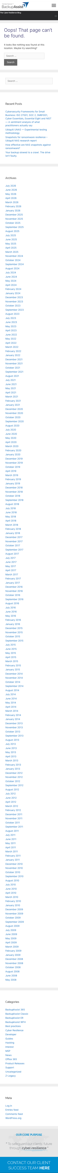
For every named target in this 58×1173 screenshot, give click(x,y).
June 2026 (11, 189)
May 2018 (10, 516)
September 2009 (14, 922)
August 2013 (12, 740)
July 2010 (10, 884)
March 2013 (11, 760)
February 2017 (13, 578)
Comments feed (14, 1114)
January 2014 (12, 719)
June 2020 (11, 434)
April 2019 (10, 471)
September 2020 (14, 421)
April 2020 (11, 442)
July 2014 (10, 694)
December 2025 (14, 214)
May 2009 (10, 938)
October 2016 (12, 595)
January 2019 (12, 483)
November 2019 (14, 462)
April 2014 (10, 706)
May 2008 (10, 979)
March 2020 (11, 446)
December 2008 (14, 959)
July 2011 (10, 835)
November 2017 (14, 541)
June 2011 (10, 839)
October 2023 (13, 305)
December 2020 (14, 409)
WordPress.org (13, 1118)
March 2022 (11, 347)
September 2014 (14, 686)
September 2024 (14, 264)
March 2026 (11, 202)
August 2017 (12, 553)
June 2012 (11, 797)
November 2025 (14, 218)
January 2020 (12, 454)
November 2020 (14, 413)
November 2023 (14, 301)
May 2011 (10, 843)
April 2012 (10, 802)
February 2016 (13, 620)
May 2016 (10, 615)
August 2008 (12, 971)
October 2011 (12, 822)
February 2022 (13, 351)
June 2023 (11, 322)
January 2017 (12, 582)
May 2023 (10, 326)
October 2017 (12, 545)
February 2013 (13, 764)
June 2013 (11, 748)
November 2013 (14, 727)
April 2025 (10, 247)
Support (9, 1067)
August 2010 (12, 880)
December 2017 (14, 537)
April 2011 (10, 847)
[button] (56, 16)
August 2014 (12, 690)
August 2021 (12, 376)
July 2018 (10, 508)
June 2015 (11, 649)
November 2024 (14, 256)
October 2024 (13, 260)
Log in (8, 1105)
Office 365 (11, 1059)
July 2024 (10, 272)
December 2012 (14, 773)
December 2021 (14, 359)
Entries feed (11, 1109)
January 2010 (12, 905)
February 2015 (13, 665)
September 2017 (14, 549)
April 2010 (10, 893)
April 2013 (10, 756)
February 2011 (13, 855)
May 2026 (10, 194)
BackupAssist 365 (15, 1009)
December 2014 (14, 673)
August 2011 (12, 831)
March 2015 (11, 661)
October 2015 (12, 636)
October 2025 (12, 223)
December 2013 (14, 723)
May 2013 (10, 752)
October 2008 (13, 967)
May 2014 (10, 702)
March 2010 (11, 897)
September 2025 (14, 227)
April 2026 (11, 198)
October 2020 (13, 417)
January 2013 (12, 768)
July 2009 (10, 930)
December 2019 (14, 458)
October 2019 (12, 467)
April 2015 (10, 657)
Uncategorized (13, 1071)
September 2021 (14, 371)
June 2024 (11, 276)
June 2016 (11, 611)
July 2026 (10, 185)
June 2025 (11, 239)
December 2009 (14, 909)
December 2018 (14, 487)
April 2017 (10, 570)
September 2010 (14, 876)
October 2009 (13, 917)
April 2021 (10, 392)
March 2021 (11, 396)
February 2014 (13, 715)
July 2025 (10, 235)
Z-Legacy (10, 1075)
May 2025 (10, 243)
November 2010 (14, 868)
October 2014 (12, 682)
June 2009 (11, 934)
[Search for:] (24, 56)
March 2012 (11, 806)
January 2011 (12, 859)
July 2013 (10, 744)
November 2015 (14, 632)
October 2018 (12, 496)
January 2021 (12, 405)
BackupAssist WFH (15, 1022)
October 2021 (12, 367)
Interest (9, 1047)
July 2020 (10, 429)
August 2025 (12, 231)
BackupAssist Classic (16, 1013)
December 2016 (14, 586)
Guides (9, 1038)
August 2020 (12, 425)
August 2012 (12, 789)
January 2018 (12, 533)
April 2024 (11, 285)
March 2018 (11, 525)
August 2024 (12, 268)
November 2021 (14, 363)
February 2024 (13, 289)
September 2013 (14, 735)
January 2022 (12, 355)
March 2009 (12, 946)
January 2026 (12, 210)
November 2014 (14, 677)
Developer (10, 1034)
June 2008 (11, 975)
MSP (7, 1051)
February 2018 (13, 529)
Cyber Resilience (14, 1030)
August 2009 (12, 926)
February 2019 (13, 479)
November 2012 (14, 777)
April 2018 (10, 520)
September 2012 (14, 785)
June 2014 (11, 698)
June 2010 (11, 888)
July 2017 (10, 558)
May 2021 (10, 388)
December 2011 (13, 814)
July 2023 (10, 318)
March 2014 (11, 711)
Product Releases (14, 1063)
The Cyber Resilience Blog (10, 12)
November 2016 (14, 591)
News (8, 1055)
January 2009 (13, 955)
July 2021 (10, 380)
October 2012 (12, 781)
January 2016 (12, 624)
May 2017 (10, 566)
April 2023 (11, 330)
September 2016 (14, 599)
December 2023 (14, 297)
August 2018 (12, 504)
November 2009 (14, 913)
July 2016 (10, 607)
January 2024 (12, 293)
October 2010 (12, 872)
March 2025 (11, 252)
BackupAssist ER (14, 1018)
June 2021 (11, 384)
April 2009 (11, 942)
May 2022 (10, 338)
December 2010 (14, 864)
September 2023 (14, 309)
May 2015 (10, 653)
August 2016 (12, 603)
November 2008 (14, 963)
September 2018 (14, 500)
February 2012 (13, 810)
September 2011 (14, 826)
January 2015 (12, 669)
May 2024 (10, 280)
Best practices (13, 1026)
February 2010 (13, 901)
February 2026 (13, 206)
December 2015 (14, 628)
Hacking (9, 1042)
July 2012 (10, 793)
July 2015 (10, 644)
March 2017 (11, 574)
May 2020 (10, 438)
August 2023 (12, 314)
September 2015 (14, 640)
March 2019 (11, 475)
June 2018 (11, 512)
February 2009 (13, 950)
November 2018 (14, 491)
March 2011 (11, 851)
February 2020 (13, 450)
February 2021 (13, 400)
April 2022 (10, 343)
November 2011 (13, 818)
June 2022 (11, 334)
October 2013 (12, 731)
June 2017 (11, 562)
